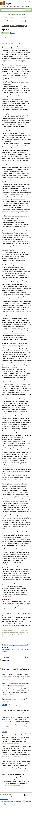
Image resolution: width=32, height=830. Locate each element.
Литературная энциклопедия (16, 14)
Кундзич (6, 657)
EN (19, 1)
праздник (4, 651)
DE (23, 1)
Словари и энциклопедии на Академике (15, 7)
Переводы (23, 18)
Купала (4, 746)
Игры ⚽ (23, 21)
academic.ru (6, 3)
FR (29, 1)
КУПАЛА (4, 674)
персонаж (26, 649)
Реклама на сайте (19, 796)
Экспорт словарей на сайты (6, 801)
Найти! (28, 10)
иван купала (10, 649)
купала (4, 698)
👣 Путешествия (4, 798)
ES (26, 1)
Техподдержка (11, 796)
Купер (27, 657)
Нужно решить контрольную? (18, 645)
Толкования (8, 18)
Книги (9, 21)
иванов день (18, 649)
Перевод (12, 33)
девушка (4, 649)
